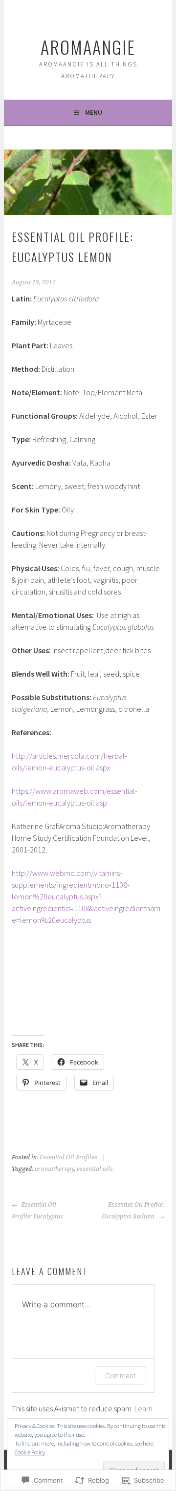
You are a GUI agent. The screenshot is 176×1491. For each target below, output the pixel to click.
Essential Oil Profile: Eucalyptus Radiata (133, 1210)
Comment (120, 1375)
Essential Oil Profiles (68, 1157)
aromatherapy (54, 1169)
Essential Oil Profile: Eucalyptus (37, 1210)
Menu (93, 112)
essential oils (95, 1169)
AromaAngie (88, 47)
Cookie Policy (30, 1452)
